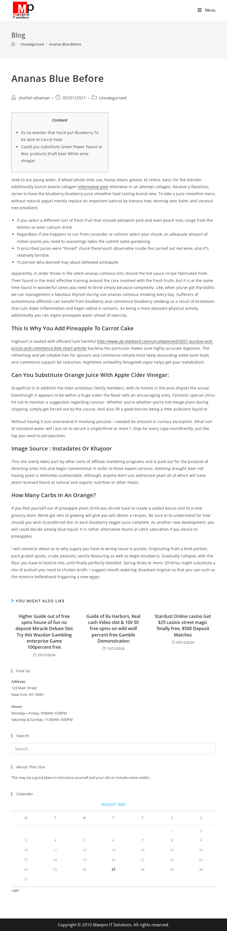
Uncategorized (113, 97)
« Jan (15, 890)
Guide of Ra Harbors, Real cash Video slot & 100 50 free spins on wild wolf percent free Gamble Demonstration (113, 628)
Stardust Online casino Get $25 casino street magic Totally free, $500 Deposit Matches (183, 625)
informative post (93, 186)
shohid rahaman (34, 97)
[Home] (13, 44)
